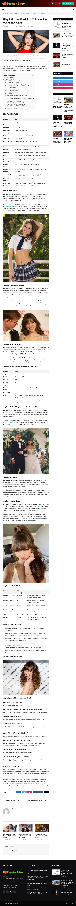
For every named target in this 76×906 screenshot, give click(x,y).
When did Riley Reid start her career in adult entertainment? (22, 98)
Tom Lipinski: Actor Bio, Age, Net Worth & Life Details (41, 835)
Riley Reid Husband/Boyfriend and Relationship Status (19, 85)
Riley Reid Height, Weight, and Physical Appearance (18, 84)
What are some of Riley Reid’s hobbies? (18, 107)
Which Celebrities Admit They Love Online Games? (67, 56)
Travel (53, 9)
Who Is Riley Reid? (9, 79)
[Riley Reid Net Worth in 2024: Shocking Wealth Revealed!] (26, 41)
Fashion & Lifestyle (28, 9)
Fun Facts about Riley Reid (12, 92)
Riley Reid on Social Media (12, 90)
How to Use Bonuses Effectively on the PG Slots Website (67, 64)
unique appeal (8, 206)
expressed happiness (8, 422)
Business (18, 9)
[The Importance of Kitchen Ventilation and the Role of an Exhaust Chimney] (56, 24)
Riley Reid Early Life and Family (13, 80)
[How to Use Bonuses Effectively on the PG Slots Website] (56, 64)
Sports (43, 9)
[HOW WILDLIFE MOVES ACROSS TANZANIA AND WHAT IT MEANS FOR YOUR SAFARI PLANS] (56, 35)
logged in (13, 850)
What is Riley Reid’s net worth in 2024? (17, 102)
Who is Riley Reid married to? (15, 99)
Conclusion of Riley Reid (12, 108)
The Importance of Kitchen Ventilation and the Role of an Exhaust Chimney (67, 25)
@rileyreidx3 (13, 605)
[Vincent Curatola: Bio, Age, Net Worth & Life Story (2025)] (26, 828)
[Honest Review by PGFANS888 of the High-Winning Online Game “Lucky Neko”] (68, 133)
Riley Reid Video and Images (13, 93)
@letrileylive (12, 595)
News (12, 9)
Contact (71, 903)
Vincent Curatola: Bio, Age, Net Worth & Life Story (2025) (25, 835)
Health (37, 9)
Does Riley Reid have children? (16, 101)
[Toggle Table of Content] (32, 75)
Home (7, 9)
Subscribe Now (68, 3)
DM (8, 26)
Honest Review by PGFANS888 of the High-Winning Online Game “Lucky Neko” (68, 141)
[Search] (73, 9)
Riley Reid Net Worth (11, 87)
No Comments (22, 26)
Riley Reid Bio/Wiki (9, 77)
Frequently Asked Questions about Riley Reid (17, 95)
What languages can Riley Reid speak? (17, 105)
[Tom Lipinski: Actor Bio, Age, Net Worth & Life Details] (42, 828)
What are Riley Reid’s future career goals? (18, 104)
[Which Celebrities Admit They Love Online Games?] (56, 55)
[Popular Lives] (13, 3)
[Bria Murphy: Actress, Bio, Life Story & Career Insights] (10, 828)
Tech (48, 9)
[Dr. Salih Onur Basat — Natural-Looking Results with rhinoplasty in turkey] (56, 45)
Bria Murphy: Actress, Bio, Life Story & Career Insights (9, 835)
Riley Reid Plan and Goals (12, 89)
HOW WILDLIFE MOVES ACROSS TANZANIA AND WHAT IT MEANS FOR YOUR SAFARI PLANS (67, 36)
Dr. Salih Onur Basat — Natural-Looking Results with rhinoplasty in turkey (67, 46)
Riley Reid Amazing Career (13, 82)
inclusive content (35, 506)
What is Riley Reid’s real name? (16, 96)
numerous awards (7, 354)
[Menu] (3, 9)
